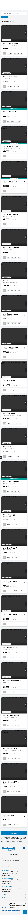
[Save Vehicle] (24, 45)
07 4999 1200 (14, 854)
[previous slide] (2, 33)
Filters (5, 17)
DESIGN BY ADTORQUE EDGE (14, 910)
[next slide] (26, 33)
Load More (14, 833)
